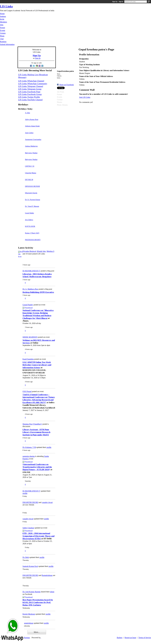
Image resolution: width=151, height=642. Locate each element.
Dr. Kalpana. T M (29, 447)
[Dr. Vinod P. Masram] (21, 210)
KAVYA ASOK (30, 226)
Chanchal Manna (30, 173)
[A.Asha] (21, 116)
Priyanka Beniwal (29, 251)
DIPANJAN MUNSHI (32, 186)
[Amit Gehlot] (21, 136)
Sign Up (114, 1)
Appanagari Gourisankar (33, 139)
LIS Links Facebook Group (30, 94)
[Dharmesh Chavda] (21, 196)
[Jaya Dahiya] (21, 223)
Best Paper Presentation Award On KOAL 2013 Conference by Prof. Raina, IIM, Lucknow (38, 602)
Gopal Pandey (28, 305)
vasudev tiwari (47, 502)
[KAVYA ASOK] (21, 230)
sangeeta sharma (29, 456)
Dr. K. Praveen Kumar (32, 200)
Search (149, 1)
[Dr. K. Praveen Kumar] (21, 203)
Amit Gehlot (29, 133)
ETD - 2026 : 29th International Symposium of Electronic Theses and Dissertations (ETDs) (38, 536)
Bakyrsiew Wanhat (31, 153)
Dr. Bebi (26, 557)
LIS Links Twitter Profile (29, 97)
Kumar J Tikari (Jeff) (32, 233)
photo (52, 592)
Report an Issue (130, 638)
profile (48, 447)
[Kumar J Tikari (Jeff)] (21, 236)
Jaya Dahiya (29, 220)
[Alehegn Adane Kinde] (21, 129)
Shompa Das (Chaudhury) (32, 424)
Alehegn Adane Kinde (32, 126)
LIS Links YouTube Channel (30, 99)
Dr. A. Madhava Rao (30, 289)
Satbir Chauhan (28, 528)
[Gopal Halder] (21, 216)
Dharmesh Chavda (31, 193)
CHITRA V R (29, 166)
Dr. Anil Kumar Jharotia (31, 592)
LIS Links (6, 6)
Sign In (121, 1)
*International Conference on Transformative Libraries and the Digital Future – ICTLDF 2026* (37, 467)
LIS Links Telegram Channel (30, 86)
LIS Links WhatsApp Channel (31, 81)
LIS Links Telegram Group (29, 89)
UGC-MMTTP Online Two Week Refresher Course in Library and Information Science (37, 365)
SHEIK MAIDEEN (30, 337)
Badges (119, 638)
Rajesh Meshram (29, 614)
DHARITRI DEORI (30, 502)
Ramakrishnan (47, 575)
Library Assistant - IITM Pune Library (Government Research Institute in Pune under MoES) (36, 432)
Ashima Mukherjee (31, 146)
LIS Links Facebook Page (29, 91)
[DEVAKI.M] (21, 183)
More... (37, 632)
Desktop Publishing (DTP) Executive (38, 292)
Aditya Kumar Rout (31, 119)
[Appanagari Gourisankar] (21, 143)
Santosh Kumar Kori (30, 566)
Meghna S (50, 251)
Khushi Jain (41, 251)
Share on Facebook (66, 85)
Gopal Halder (29, 213)
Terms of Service (144, 638)
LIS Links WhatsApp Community (32, 83)
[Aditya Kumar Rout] (21, 123)
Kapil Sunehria (28, 359)
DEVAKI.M (29, 180)
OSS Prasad (27, 391)
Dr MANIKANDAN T (31, 271)
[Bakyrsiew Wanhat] (21, 156)
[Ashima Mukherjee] (21, 149)
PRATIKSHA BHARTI (32, 240)
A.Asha (27, 113)
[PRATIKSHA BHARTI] (21, 243)
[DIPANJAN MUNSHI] (21, 190)
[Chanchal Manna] (21, 176)
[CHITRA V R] (21, 170)
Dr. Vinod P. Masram (32, 206)
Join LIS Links (84, 97)
